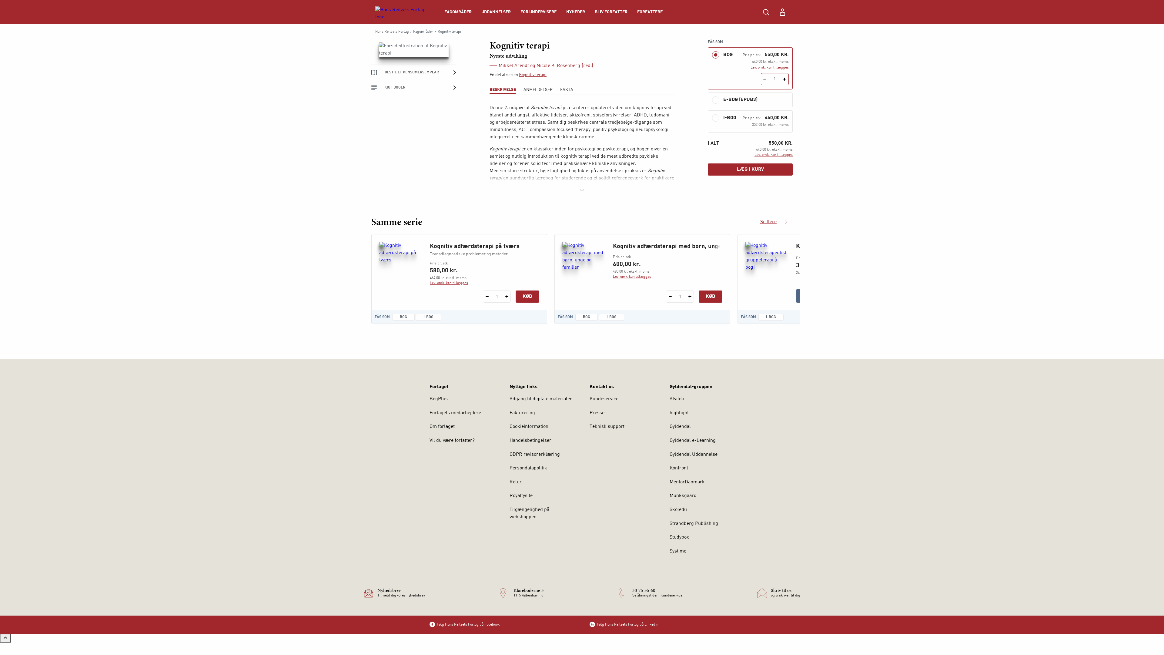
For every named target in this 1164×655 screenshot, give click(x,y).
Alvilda (677, 399)
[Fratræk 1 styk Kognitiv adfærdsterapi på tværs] (487, 296)
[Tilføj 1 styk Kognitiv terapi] (784, 79)
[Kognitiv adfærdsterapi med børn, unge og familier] (582, 271)
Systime (678, 551)
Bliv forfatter (611, 12)
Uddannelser (496, 12)
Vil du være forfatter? (452, 440)
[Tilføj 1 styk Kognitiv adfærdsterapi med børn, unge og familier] (690, 296)
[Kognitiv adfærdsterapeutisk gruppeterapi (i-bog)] (765, 271)
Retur (516, 482)
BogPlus (439, 399)
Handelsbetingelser (530, 440)
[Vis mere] (582, 190)
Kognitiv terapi (533, 75)
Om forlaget (442, 426)
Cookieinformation (529, 426)
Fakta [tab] (566, 90)
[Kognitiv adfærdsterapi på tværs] (399, 271)
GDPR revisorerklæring (535, 454)
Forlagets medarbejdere (455, 413)
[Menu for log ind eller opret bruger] (782, 12)
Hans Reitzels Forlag (392, 32)
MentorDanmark (687, 482)
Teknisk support (607, 426)
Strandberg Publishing (694, 523)
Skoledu (678, 509)
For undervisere (538, 12)
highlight (679, 413)
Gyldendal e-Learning (693, 440)
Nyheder (575, 12)
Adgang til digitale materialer (541, 399)
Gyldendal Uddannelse (693, 454)
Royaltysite (521, 495)
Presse (597, 413)
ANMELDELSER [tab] (538, 90)
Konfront (679, 468)
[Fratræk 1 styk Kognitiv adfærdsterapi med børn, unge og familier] (670, 296)
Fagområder (458, 12)
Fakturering (522, 413)
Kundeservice (604, 399)
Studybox (679, 537)
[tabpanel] (582, 149)
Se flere (774, 223)
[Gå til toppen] (5, 638)
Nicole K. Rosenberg (558, 65)
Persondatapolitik (528, 468)
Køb (527, 296)
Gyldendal (680, 426)
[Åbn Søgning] (766, 12)
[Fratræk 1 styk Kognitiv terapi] (765, 79)
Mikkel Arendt (514, 65)
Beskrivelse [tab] (503, 90)
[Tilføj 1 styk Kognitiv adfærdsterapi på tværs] (506, 296)
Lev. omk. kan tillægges (770, 67)
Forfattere (650, 12)
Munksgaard (683, 495)
